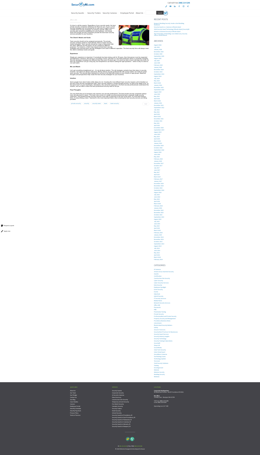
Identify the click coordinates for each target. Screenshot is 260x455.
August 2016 (157, 192)
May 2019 (157, 136)
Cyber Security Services (161, 283)
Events (156, 292)
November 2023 (159, 87)
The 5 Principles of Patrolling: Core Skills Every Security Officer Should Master (170, 34)
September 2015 (159, 217)
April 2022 (157, 114)
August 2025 (157, 58)
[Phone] (132, 438)
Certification (157, 276)
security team (96, 103)
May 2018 (157, 157)
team (105, 103)
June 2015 (157, 224)
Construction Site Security (162, 278)
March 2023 (157, 101)
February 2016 (158, 206)
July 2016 (157, 195)
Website (156, 370)
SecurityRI (157, 343)
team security (114, 103)
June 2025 (157, 63)
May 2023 (157, 96)
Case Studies (74, 402)
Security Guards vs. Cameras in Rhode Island (167, 27)
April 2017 (157, 174)
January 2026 (158, 49)
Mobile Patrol (158, 301)
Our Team (73, 393)
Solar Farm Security (160, 350)
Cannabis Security (117, 406)
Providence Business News (162, 321)
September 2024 (159, 74)
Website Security (159, 372)
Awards (156, 274)
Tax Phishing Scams (160, 356)
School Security (117, 413)
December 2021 (159, 119)
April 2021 (157, 125)
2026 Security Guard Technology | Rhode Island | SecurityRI (171, 29)
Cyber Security (158, 280)
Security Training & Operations (163, 341)
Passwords (157, 307)
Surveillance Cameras (160, 354)
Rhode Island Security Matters (163, 325)
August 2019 (157, 132)
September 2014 (159, 244)
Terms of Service (75, 415)
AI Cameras (157, 269)
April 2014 (157, 255)
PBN (155, 310)
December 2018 (159, 145)
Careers (72, 404)
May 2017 (157, 172)
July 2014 (157, 248)
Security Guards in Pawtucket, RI (122, 420)
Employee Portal (75, 406)
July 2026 (157, 47)
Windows (156, 377)
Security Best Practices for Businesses (166, 332)
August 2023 (157, 92)
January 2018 (158, 161)
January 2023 (158, 103)
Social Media (158, 347)
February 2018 (158, 159)
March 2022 (157, 116)
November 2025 (159, 52)
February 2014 (158, 259)
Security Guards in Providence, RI (122, 415)
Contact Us (73, 397)
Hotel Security (116, 411)
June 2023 (157, 94)
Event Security (158, 289)
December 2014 (159, 237)
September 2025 (159, 56)
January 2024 (158, 85)
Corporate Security (118, 393)
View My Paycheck (75, 411)
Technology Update (160, 359)
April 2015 (157, 228)
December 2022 (159, 105)
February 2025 (158, 65)
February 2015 (158, 233)
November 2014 (159, 239)
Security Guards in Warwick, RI (121, 424)
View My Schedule (75, 408)
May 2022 (157, 112)
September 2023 (159, 90)
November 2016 (159, 186)
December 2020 (159, 128)
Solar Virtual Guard (159, 352)
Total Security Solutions (161, 363)
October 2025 (158, 54)
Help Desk (157, 294)
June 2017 (157, 170)
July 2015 (157, 221)
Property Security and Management (165, 318)
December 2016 (159, 183)
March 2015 (157, 230)
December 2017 (159, 163)
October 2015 (158, 215)
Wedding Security (159, 374)
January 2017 (158, 181)
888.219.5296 (138, 446)
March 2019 (157, 141)
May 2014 (157, 253)
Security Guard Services (161, 334)
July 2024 (157, 78)
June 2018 (157, 154)
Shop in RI (157, 345)
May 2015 (157, 226)
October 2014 (158, 241)
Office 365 (157, 305)
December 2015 (159, 210)
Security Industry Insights (161, 336)
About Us (73, 391)
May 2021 (157, 123)
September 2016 (159, 190)
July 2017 (157, 168)
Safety (156, 327)
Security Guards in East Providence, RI (123, 417)
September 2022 (159, 107)
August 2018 (157, 152)
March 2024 (157, 83)
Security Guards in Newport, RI (121, 426)
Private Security (159, 314)
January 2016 (158, 208)
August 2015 (157, 219)
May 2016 (157, 199)
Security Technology (160, 339)
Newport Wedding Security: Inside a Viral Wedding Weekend (169, 24)
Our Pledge (73, 395)
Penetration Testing (160, 312)
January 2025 (158, 67)
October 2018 (158, 148)
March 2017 (157, 177)
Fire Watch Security (118, 404)
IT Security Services (160, 298)
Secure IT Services (159, 330)
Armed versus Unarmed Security (164, 272)
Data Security (158, 285)
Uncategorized (158, 368)
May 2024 (157, 81)
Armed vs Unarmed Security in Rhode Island (167, 31)
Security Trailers (117, 408)
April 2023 (157, 99)
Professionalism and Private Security (165, 316)
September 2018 (159, 150)
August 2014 (157, 246)
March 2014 (157, 257)
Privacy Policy (74, 413)
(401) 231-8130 (162, 402)
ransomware (158, 323)
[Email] (128, 438)
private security (76, 103)
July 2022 (157, 110)
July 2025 (157, 61)
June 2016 (157, 197)
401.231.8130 (123, 446)
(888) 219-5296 (184, 3)
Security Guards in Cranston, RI (121, 422)
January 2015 (158, 235)
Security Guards (117, 391)
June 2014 (157, 250)
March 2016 (157, 204)
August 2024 (157, 76)
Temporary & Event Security (120, 402)
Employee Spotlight (160, 287)
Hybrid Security (158, 296)
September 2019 (159, 130)
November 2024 (159, 69)
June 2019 (157, 134)
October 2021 (158, 121)
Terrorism (157, 361)
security (86, 103)
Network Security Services (162, 303)
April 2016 (157, 201)
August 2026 (157, 45)
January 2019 (158, 143)
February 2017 (158, 179)
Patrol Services (116, 397)
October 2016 (158, 188)
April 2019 (157, 139)
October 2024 (158, 72)
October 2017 (158, 166)
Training (156, 365)
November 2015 (159, 212)
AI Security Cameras (118, 395)
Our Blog (72, 399)
